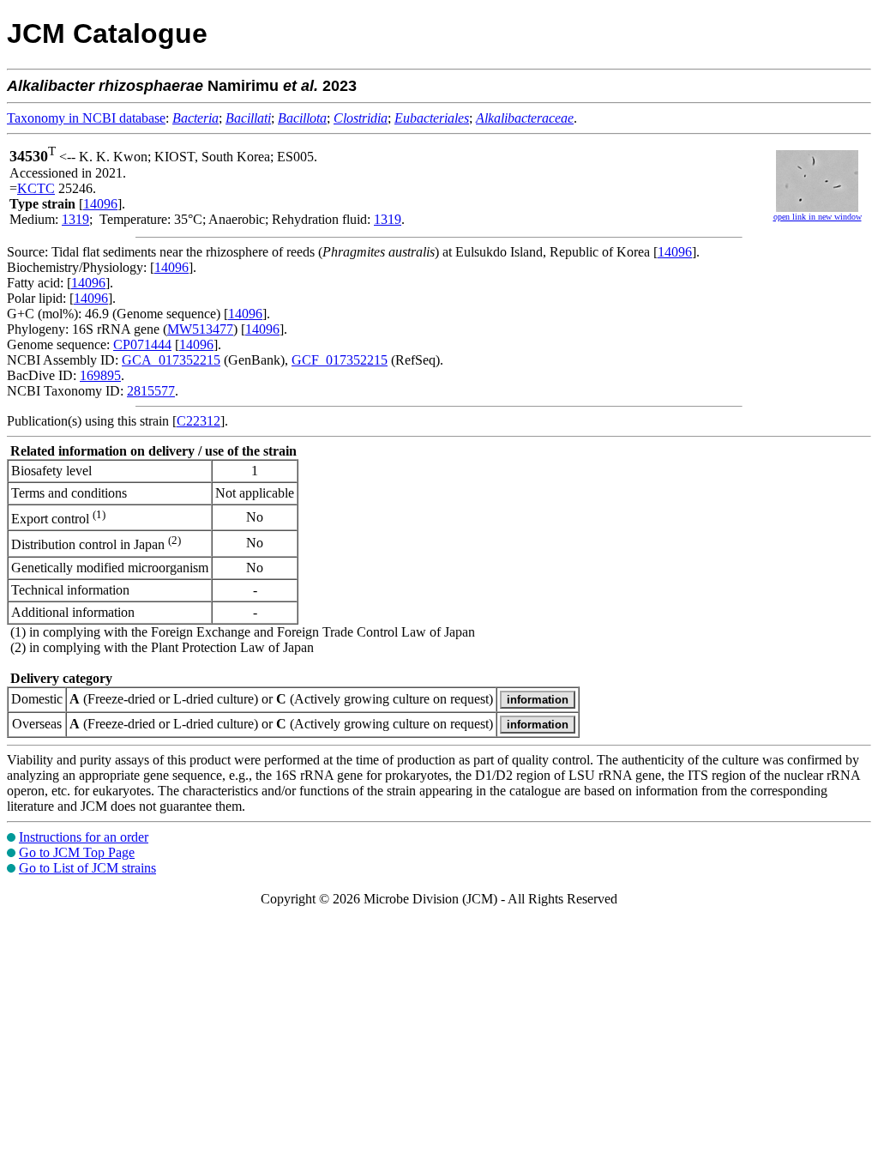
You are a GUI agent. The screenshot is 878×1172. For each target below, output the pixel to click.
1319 (75, 219)
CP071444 (142, 344)
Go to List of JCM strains (87, 868)
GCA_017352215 (171, 360)
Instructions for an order (83, 837)
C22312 (198, 421)
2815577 (151, 391)
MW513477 (200, 329)
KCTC (36, 188)
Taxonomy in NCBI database (86, 118)
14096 (100, 203)
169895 (100, 375)
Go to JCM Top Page (77, 852)
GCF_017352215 (340, 360)
